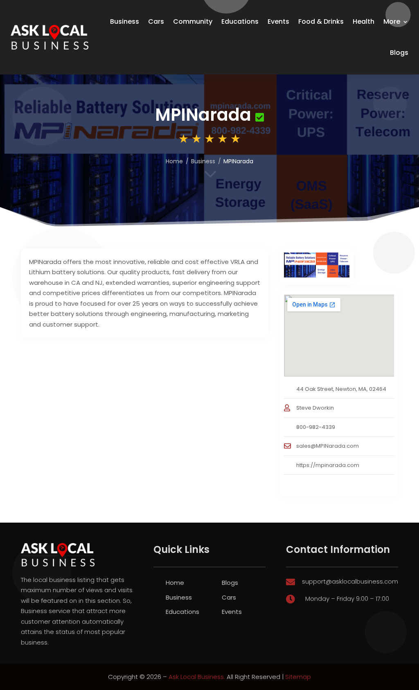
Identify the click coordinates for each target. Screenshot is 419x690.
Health (363, 21)
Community (192, 21)
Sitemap (298, 676)
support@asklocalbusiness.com (350, 581)
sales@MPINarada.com (327, 446)
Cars (156, 21)
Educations (240, 21)
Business (124, 21)
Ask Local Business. (197, 676)
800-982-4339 (315, 427)
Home (174, 161)
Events (278, 21)
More (391, 21)
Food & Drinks (321, 21)
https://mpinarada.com (327, 465)
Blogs (399, 52)
